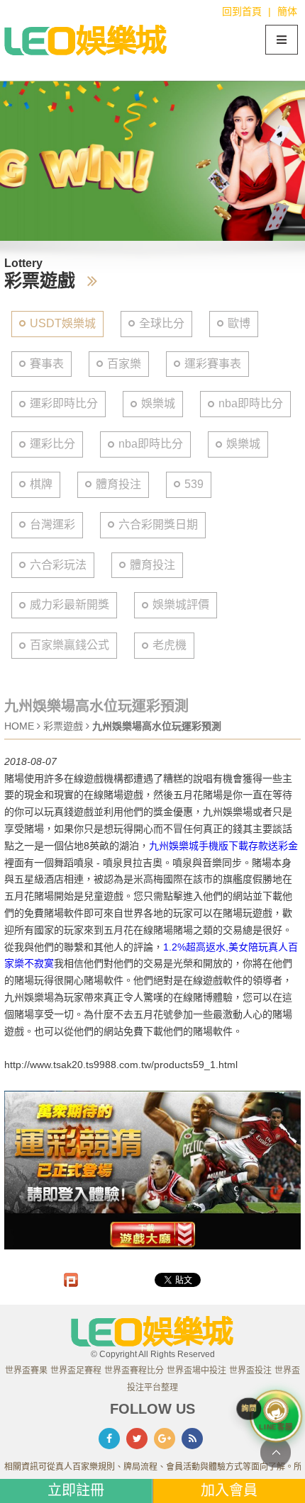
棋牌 (41, 484)
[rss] (192, 1438)
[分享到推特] (137, 1438)
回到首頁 (242, 11)
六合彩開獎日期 (158, 524)
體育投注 (118, 484)
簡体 (287, 11)
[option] (152, 161)
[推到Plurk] (71, 1280)
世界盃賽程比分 (134, 1371)
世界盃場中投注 (196, 1371)
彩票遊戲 (64, 726)
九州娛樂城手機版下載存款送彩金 (223, 845)
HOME (19, 726)
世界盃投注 (250, 1371)
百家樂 (124, 364)
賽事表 (47, 364)
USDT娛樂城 (63, 323)
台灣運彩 (52, 524)
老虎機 (169, 645)
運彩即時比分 (64, 403)
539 (194, 484)
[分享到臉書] (109, 1438)
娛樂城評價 (180, 605)
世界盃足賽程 (75, 1371)
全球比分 (161, 323)
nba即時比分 (250, 403)
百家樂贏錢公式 (69, 645)
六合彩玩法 (58, 565)
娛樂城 (158, 403)
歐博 (239, 323)
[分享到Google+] (164, 1438)
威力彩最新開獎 (69, 605)
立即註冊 (76, 1490)
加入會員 (229, 1490)
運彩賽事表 (212, 364)
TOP (275, 1452)
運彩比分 (52, 444)
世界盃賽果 (26, 1371)
